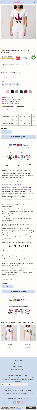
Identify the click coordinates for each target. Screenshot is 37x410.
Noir (12, 91)
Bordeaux (25, 91)
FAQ (28, 398)
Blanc (3, 91)
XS (2, 84)
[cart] (34, 2)
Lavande (30, 91)
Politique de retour (17, 372)
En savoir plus (18, 408)
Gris (16, 91)
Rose (8, 91)
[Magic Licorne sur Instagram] (22, 403)
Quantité (4, 128)
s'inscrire (31, 385)
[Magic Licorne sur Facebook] (14, 403)
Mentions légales (18, 363)
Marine (21, 91)
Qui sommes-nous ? (12, 398)
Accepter (31, 407)
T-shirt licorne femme (15, 184)
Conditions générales (18, 366)
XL (17, 84)
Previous (2, 21)
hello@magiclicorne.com (27, 393)
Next (34, 21)
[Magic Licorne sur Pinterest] (18, 403)
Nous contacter (21, 398)
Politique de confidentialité (17, 369)
